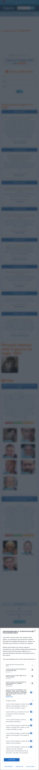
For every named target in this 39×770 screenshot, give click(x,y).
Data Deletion (9, 766)
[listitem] (19, 665)
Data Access (19, 766)
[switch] (31, 670)
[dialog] (19, 699)
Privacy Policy (30, 766)
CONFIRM (11, 760)
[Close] (35, 631)
